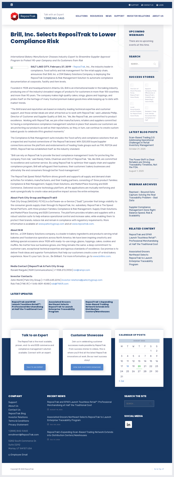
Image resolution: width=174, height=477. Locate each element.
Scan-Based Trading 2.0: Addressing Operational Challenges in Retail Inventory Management (142, 141)
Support (119, 16)
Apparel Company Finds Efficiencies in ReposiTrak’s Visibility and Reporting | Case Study (150, 95)
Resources (96, 16)
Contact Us (14, 409)
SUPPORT (135, 5)
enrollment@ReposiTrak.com (23, 434)
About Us (158, 16)
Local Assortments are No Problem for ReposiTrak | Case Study (136, 111)
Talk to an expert (35, 367)
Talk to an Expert (35, 335)
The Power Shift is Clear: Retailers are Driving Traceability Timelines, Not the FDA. (143, 163)
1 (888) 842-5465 (54, 18)
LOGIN (161, 5)
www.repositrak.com (83, 223)
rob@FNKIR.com (60, 283)
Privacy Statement (18, 424)
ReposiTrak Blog (17, 413)
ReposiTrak (79, 66)
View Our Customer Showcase (87, 367)
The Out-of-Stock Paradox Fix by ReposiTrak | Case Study (135, 93)
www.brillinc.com (102, 256)
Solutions (82, 16)
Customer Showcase (87, 335)
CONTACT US (148, 5)
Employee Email (19, 454)
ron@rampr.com (81, 270)
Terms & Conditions (18, 420)
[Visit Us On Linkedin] (128, 422)
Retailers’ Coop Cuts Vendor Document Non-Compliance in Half (151, 115)
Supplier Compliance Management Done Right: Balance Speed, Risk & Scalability (142, 211)
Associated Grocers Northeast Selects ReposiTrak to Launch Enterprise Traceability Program (62, 306)
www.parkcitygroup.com (51, 223)
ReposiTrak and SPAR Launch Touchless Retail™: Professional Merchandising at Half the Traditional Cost (27, 305)
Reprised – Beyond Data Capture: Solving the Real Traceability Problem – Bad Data (143, 196)
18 (127, 366)
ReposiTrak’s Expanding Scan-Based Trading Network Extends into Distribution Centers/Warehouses (99, 306)
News (109, 16)
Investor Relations (138, 16)
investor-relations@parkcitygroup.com (82, 280)
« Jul (121, 381)
